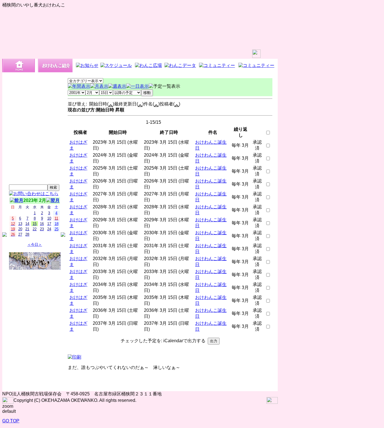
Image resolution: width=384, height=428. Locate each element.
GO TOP (10, 420)
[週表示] (117, 86)
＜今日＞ (34, 244)
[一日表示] (137, 86)
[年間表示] (79, 86)
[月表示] (99, 86)
